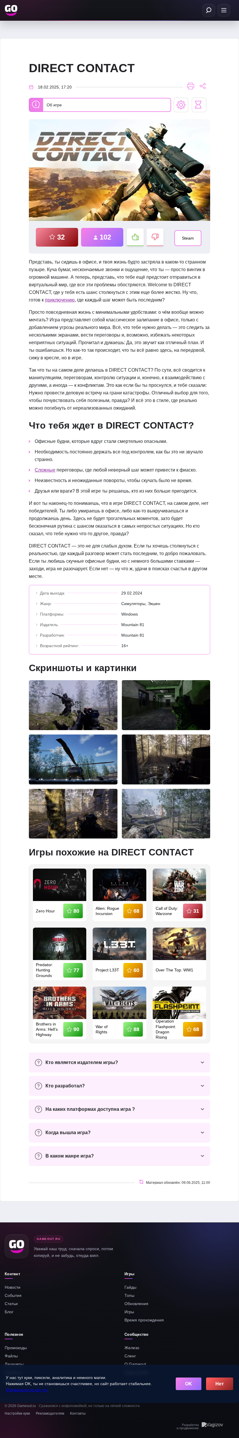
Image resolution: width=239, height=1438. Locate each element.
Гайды (130, 1287)
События (13, 1295)
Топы (129, 1295)
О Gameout (135, 1364)
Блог (9, 1311)
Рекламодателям (50, 1413)
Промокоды (16, 1347)
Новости (12, 1287)
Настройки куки (17, 1413)
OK (188, 1383)
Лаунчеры (14, 1364)
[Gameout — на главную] (11, 10)
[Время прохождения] (199, 105)
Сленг (130, 1356)
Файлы (11, 1356)
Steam (188, 238)
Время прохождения (144, 1320)
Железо (131, 1347)
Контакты (78, 1413)
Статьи (11, 1303)
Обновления (136, 1303)
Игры (129, 1311)
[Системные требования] (181, 105)
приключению (60, 299)
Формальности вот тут (27, 1389)
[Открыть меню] (223, 10)
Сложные (45, 469)
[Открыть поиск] (208, 10)
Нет (219, 1383)
